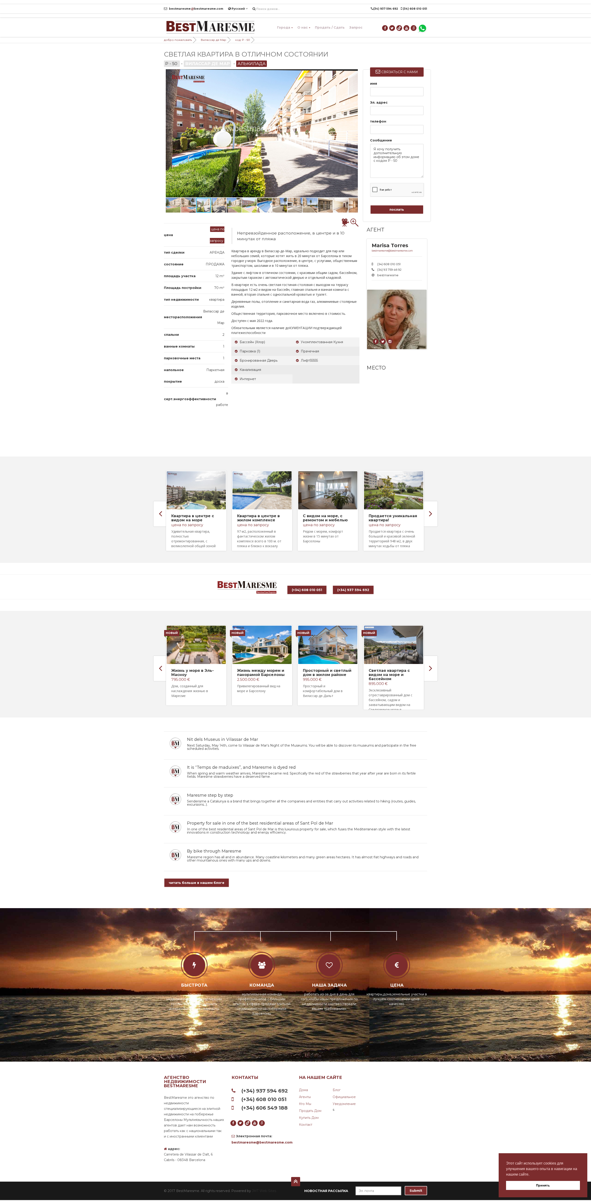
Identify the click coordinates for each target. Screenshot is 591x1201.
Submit (416, 1191)
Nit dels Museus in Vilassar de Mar (222, 739)
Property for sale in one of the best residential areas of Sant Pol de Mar (260, 823)
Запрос (355, 27)
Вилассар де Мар (213, 40)
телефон (378, 121)
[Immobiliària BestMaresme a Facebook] (385, 28)
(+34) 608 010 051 (307, 590)
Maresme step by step (210, 795)
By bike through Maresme (214, 851)
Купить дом (309, 1118)
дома (303, 1090)
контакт (305, 1125)
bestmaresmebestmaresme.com (195, 8)
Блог (337, 1090)
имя (373, 83)
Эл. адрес (379, 102)
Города (283, 27)
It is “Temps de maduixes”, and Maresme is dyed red (241, 767)
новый (172, 633)
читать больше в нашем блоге (196, 883)
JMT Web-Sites (264, 1191)
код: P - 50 (242, 40)
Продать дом (310, 1111)
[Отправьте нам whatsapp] (422, 28)
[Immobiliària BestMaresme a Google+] (414, 28)
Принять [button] (543, 1185)
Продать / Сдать (330, 27)
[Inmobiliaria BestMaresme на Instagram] (390, 341)
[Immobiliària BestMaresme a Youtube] (407, 28)
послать (396, 209)
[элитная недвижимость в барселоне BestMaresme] (210, 27)
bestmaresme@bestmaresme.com (392, 250)
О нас (302, 27)
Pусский (238, 8)
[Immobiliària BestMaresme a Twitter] (392, 28)
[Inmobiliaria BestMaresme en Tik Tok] (399, 28)
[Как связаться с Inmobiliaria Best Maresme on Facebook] (383, 341)
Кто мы (305, 1104)
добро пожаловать (178, 40)
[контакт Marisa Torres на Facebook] (376, 341)
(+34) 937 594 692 (353, 590)
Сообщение (381, 140)
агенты (305, 1097)
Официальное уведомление (344, 1100)
